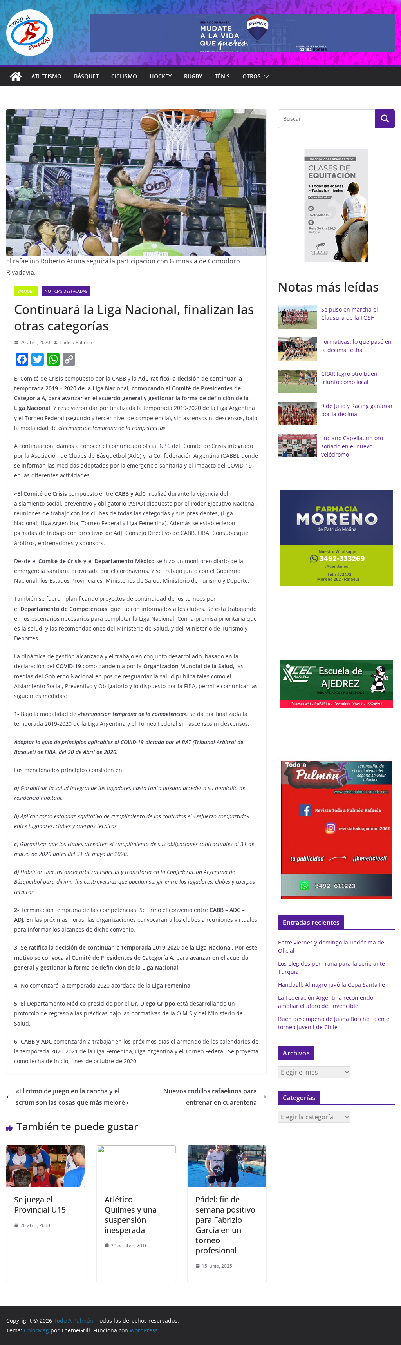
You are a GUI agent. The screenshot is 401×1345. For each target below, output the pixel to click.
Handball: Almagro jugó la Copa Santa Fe (331, 984)
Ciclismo (124, 76)
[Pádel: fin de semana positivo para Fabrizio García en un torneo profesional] (227, 1150)
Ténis (222, 76)
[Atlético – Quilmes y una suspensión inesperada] (136, 1150)
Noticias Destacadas (66, 291)
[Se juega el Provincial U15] (45, 1150)
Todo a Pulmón (76, 342)
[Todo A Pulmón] (15, 76)
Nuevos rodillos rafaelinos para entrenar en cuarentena (210, 1097)
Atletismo (46, 76)
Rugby (193, 76)
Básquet (86, 76)
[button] (265, 76)
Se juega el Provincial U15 (40, 1204)
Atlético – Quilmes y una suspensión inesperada (131, 1214)
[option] (336, 205)
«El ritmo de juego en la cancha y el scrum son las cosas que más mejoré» (72, 1097)
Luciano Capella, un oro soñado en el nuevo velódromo (352, 446)
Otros (251, 76)
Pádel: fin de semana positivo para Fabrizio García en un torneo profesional (225, 1225)
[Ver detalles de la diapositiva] (242, 33)
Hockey (161, 76)
